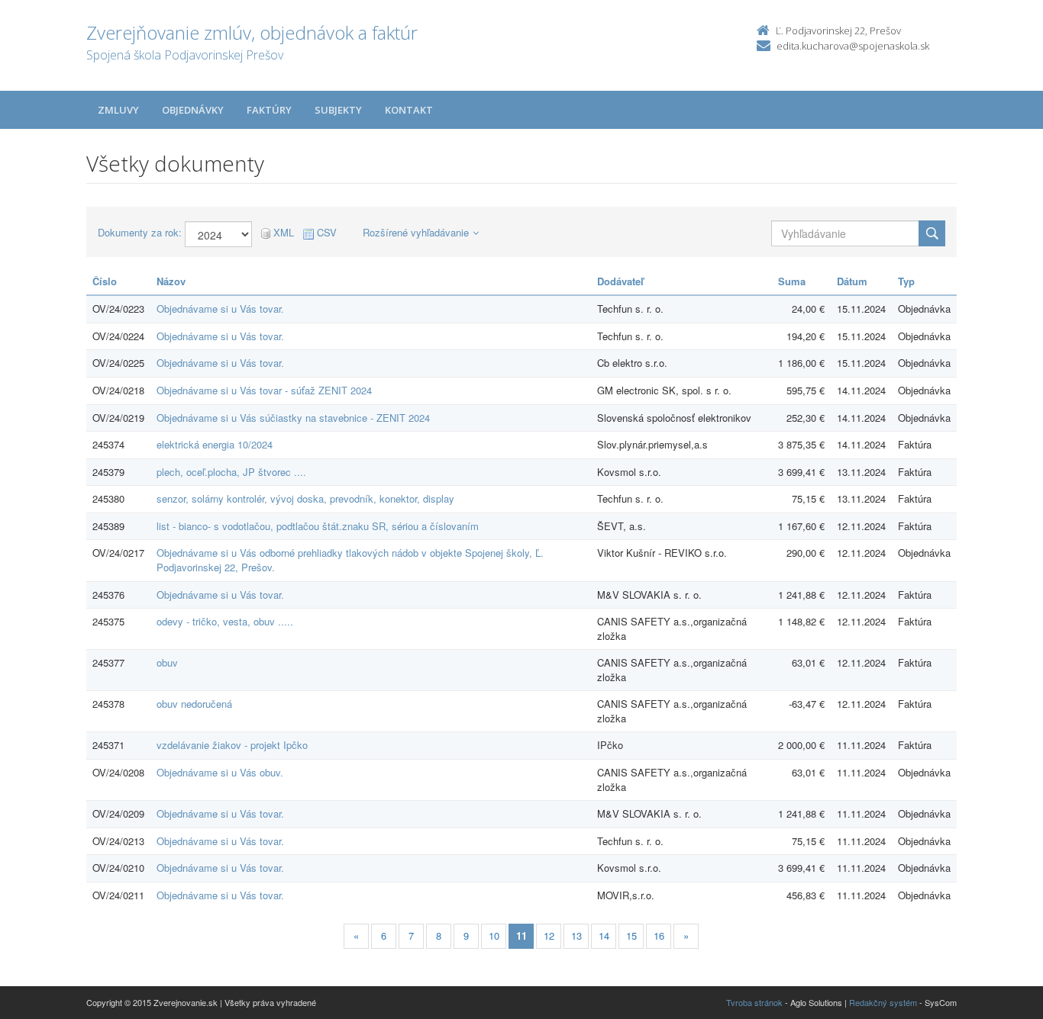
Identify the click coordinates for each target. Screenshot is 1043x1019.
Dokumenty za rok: (140, 232)
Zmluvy (118, 110)
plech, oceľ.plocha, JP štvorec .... (231, 471)
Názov (171, 281)
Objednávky (193, 110)
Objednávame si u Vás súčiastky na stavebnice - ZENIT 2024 (293, 417)
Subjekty (338, 110)
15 (631, 935)
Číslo (104, 281)
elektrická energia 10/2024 (215, 444)
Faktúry (269, 110)
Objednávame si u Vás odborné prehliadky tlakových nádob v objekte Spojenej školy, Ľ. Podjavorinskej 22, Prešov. (350, 559)
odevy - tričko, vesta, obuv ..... (225, 621)
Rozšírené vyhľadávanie (416, 232)
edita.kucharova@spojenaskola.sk (853, 46)
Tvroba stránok (754, 1002)
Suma (792, 281)
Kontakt (409, 110)
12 (549, 935)
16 (659, 935)
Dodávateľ (620, 281)
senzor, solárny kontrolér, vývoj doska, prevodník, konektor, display (305, 498)
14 (604, 935)
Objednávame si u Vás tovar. (220, 308)
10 (494, 935)
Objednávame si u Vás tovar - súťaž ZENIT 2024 (264, 390)
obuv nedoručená (194, 703)
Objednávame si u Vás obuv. (220, 772)
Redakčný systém (883, 1002)
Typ (906, 281)
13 (576, 935)
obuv (167, 662)
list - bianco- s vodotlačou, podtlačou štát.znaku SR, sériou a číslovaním (318, 526)
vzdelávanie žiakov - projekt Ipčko (232, 745)
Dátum (852, 281)
